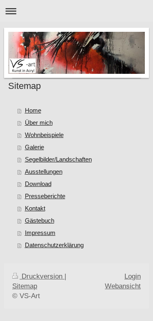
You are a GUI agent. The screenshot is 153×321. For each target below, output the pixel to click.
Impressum (40, 232)
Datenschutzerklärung (54, 244)
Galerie (34, 147)
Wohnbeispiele (44, 134)
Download (38, 183)
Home (33, 110)
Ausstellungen (43, 171)
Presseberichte (45, 196)
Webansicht (123, 286)
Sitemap (24, 286)
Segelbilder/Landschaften (58, 159)
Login (132, 276)
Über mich (39, 122)
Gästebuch (39, 220)
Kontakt (35, 208)
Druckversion (42, 276)
